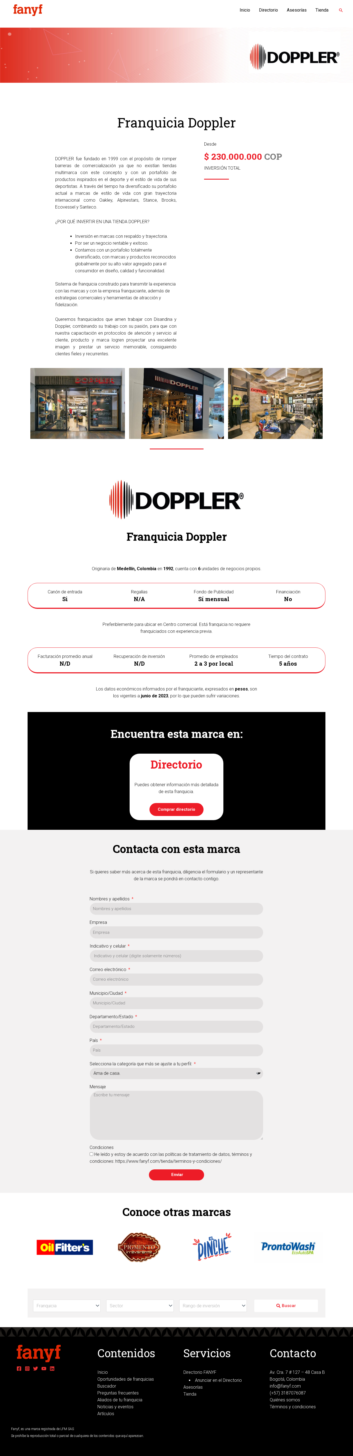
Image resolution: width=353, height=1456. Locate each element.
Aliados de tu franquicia (119, 1399)
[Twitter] (35, 1368)
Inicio (245, 10)
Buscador (106, 1386)
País (94, 1040)
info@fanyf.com (285, 1386)
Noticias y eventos (115, 1406)
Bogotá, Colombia (287, 1379)
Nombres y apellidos (110, 899)
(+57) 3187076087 (288, 1393)
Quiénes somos (285, 1399)
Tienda (321, 10)
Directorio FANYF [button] (199, 1372)
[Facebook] (19, 1368)
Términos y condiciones (293, 1406)
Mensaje (98, 1086)
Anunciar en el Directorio (218, 1380)
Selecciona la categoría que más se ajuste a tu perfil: (141, 1063)
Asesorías (297, 10)
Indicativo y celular (108, 946)
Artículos (105, 1413)
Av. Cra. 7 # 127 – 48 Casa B (297, 1372)
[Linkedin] (52, 1368)
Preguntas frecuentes (118, 1393)
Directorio (268, 10)
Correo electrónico (108, 969)
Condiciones (102, 1147)
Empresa (98, 922)
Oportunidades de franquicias (125, 1379)
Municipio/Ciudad (107, 993)
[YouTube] (43, 1368)
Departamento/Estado (112, 1016)
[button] (340, 10)
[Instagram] (27, 1368)
